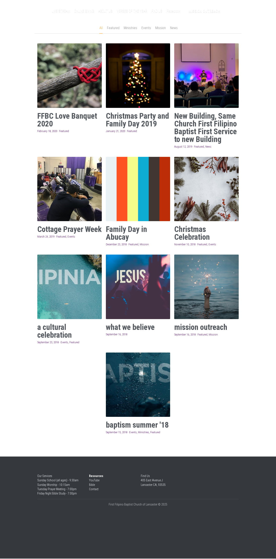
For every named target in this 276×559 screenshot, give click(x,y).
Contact (94, 489)
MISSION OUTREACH (204, 11)
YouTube (94, 480)
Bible (92, 485)
